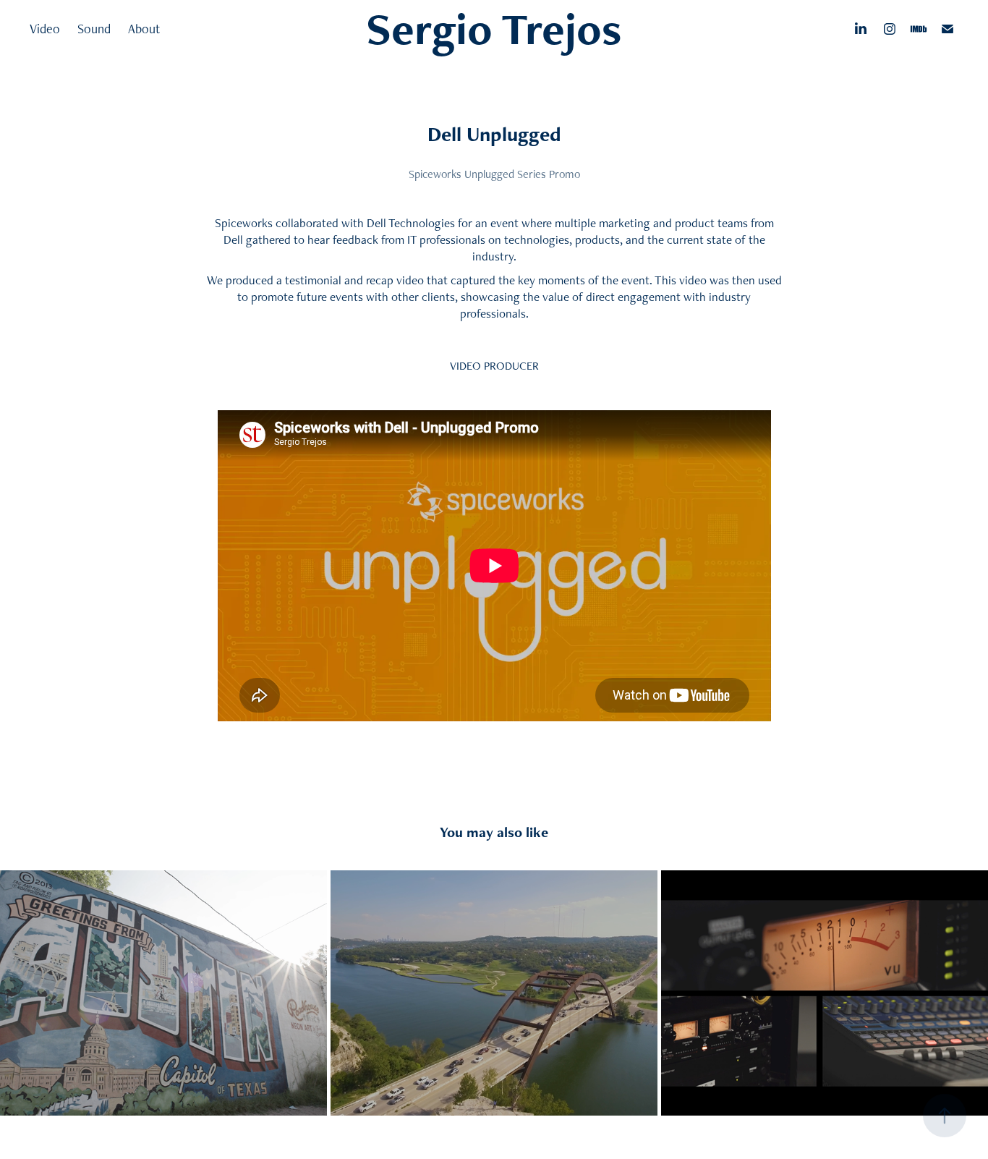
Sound (94, 28)
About (144, 28)
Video (45, 28)
